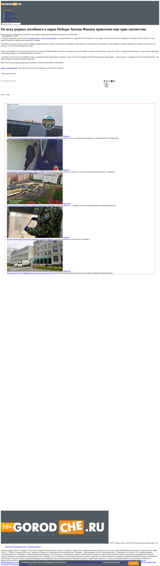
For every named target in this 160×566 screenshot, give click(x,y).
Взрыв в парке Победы (9, 68)
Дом (7, 16)
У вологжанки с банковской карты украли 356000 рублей (28, 172)
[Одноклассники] (107, 81)
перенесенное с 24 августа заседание (42, 38)
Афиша (8, 12)
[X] (112, 81)
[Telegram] (109, 81)
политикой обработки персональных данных (85, 562)
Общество (10, 14)
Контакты (9, 547)
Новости (9, 10)
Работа (8, 20)
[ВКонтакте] (105, 81)
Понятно (134, 563)
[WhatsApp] (114, 81)
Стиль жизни (11, 18)
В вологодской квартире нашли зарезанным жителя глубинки (30, 239)
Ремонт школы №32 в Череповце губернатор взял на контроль (30, 273)
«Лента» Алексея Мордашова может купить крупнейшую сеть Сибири (33, 138)
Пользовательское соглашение (24, 547)
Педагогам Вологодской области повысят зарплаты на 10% (29, 205)
